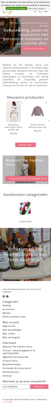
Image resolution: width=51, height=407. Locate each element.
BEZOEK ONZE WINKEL (35, 49)
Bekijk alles (25, 144)
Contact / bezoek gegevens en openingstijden (19, 352)
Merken (7, 313)
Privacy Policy (10, 360)
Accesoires (9, 309)
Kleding (7, 305)
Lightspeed (8, 401)
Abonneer (39, 386)
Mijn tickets (9, 333)
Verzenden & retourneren (17, 368)
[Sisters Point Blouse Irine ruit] (37, 111)
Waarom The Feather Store (17, 346)
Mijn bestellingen (12, 329)
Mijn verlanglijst (11, 337)
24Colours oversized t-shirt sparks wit (13, 127)
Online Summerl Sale (14, 316)
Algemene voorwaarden (16, 357)
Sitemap (7, 375)
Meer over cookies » (37, 8)
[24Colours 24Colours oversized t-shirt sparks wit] (13, 111)
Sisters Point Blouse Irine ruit (38, 126)
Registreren (9, 326)
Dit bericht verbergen (16, 8)
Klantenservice (11, 372)
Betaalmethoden (12, 364)
